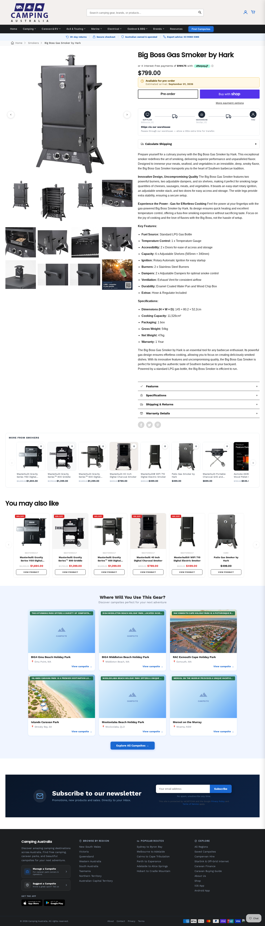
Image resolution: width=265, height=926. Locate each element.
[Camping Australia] (30, 13)
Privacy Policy (218, 801)
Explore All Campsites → (132, 745)
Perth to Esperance (149, 861)
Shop (198, 880)
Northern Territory (90, 875)
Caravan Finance (205, 866)
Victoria (84, 851)
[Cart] (253, 12)
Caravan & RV (51, 28)
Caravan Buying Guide (208, 871)
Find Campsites (201, 29)
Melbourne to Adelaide (151, 851)
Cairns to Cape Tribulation (153, 856)
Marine (96, 28)
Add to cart (41, 446)
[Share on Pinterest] (157, 425)
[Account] (246, 12)
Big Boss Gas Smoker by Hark (63, 42)
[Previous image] (10, 114)
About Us (200, 875)
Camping (29, 28)
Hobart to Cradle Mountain (153, 871)
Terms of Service (191, 804)
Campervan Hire (205, 856)
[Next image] (127, 114)
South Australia (88, 866)
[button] (147, 117)
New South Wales (90, 846)
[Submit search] (200, 12)
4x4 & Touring (75, 28)
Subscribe (220, 788)
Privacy (131, 921)
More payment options (230, 102)
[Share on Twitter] (149, 425)
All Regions (201, 846)
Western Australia (90, 861)
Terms (141, 921)
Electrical (115, 28)
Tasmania (85, 871)
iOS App (199, 885)
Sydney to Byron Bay (149, 846)
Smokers (33, 42)
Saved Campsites (205, 851)
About (110, 921)
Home (13, 28)
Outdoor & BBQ (137, 28)
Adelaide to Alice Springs (152, 866)
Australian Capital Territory (96, 880)
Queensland (86, 856)
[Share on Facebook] (141, 425)
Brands (158, 28)
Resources (176, 28)
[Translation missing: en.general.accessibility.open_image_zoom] (68, 114)
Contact (121, 921)
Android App (202, 890)
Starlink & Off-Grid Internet (212, 861)
